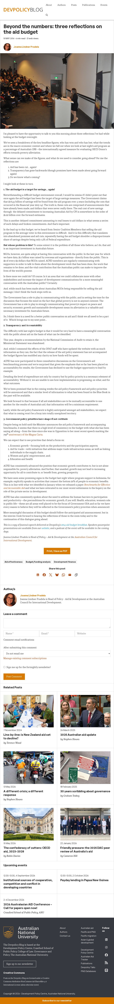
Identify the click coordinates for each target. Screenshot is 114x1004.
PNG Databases (88, 971)
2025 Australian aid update (78, 734)
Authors (61, 5)
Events (104, 5)
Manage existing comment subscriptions (25, 658)
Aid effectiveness (14, 562)
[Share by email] (70, 575)
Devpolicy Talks (88, 967)
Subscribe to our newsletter (57, 1000)
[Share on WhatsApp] (63, 575)
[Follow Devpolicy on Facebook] (106, 955)
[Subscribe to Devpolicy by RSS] (106, 963)
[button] (47, 15)
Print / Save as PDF (57, 551)
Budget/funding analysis (38, 562)
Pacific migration (88, 936)
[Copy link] (76, 575)
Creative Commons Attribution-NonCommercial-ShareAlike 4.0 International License (26, 981)
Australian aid (87, 928)
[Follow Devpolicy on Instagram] (106, 947)
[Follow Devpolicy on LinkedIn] (106, 940)
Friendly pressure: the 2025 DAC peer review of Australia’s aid (85, 849)
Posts (74, 5)
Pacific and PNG (88, 932)
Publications (88, 5)
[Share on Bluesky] (57, 575)
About (49, 5)
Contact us (65, 936)
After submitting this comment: (20, 647)
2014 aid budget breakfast (74, 524)
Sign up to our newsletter (19, 963)
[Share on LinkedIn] (38, 575)
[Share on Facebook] (44, 575)
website (45, 528)
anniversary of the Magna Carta (25, 434)
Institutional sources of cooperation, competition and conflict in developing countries (28, 883)
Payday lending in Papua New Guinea (84, 880)
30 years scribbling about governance (85, 791)
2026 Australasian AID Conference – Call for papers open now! (27, 906)
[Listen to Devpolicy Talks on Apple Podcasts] (106, 970)
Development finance (65, 562)
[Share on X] (51, 575)
